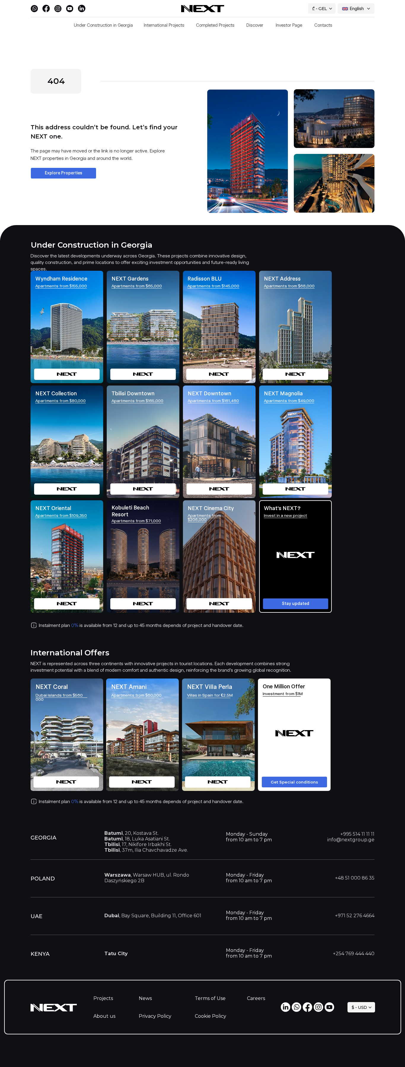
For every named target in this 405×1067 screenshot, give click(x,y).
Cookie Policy (210, 1016)
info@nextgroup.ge (350, 840)
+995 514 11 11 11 (357, 834)
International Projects (164, 25)
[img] (219, 556)
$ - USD (359, 1007)
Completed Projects (215, 25)
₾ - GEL (319, 8)
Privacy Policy (155, 1016)
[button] (295, 556)
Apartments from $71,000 (136, 520)
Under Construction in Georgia (103, 25)
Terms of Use (210, 998)
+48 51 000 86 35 (354, 878)
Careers (256, 998)
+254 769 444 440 (353, 953)
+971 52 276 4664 (354, 915)
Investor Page (289, 25)
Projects (103, 998)
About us (104, 1016)
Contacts (323, 25)
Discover (254, 25)
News (145, 998)
